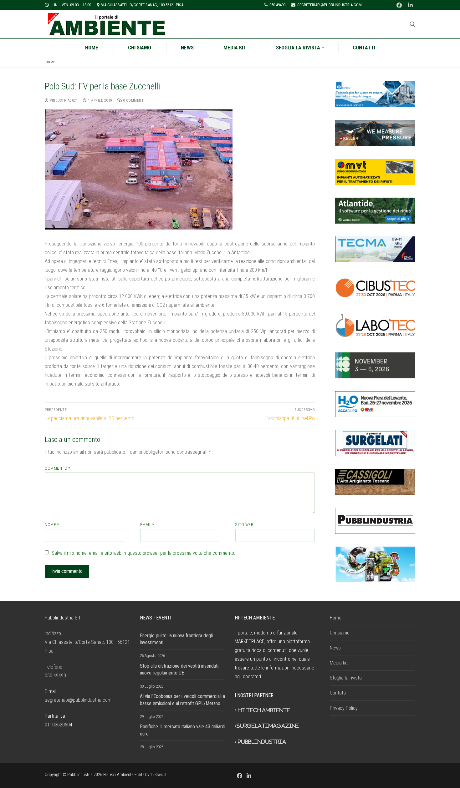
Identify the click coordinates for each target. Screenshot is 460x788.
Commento (57, 468)
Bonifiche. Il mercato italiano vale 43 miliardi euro (182, 730)
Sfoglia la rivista (346, 678)
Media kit (339, 663)
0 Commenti (133, 100)
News (335, 648)
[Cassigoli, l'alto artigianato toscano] (375, 482)
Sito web (244, 524)
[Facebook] (399, 5)
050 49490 (55, 676)
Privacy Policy (344, 708)
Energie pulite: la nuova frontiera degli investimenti (176, 639)
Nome (52, 524)
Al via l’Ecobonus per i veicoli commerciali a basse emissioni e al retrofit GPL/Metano (182, 699)
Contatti (338, 693)
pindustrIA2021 (63, 100)
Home (50, 62)
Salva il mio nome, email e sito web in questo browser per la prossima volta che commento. (143, 553)
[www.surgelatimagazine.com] (375, 443)
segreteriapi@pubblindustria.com (78, 700)
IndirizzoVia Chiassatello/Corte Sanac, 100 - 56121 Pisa (87, 642)
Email (147, 524)
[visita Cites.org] (375, 564)
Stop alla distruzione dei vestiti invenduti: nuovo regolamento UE (179, 669)
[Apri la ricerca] (412, 24)
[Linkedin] (410, 5)
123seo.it (158, 774)
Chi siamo (340, 633)
